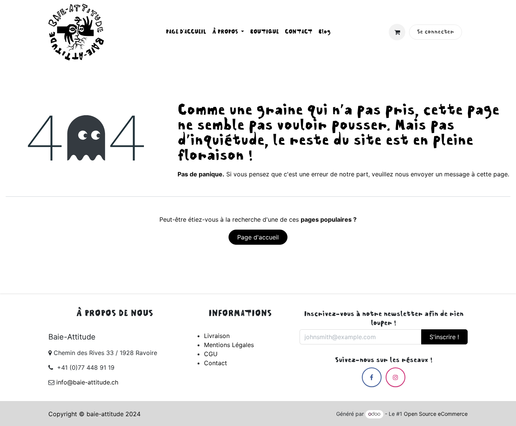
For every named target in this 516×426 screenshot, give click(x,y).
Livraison (217, 336)
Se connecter (435, 32)
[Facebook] (372, 377)
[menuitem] (186, 32)
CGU (211, 354)
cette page (492, 174)
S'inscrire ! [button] (444, 337)
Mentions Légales (229, 345)
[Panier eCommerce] (397, 32)
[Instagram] (395, 377)
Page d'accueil (258, 237)
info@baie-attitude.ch (87, 382)
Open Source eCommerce (436, 414)
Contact (215, 363)
